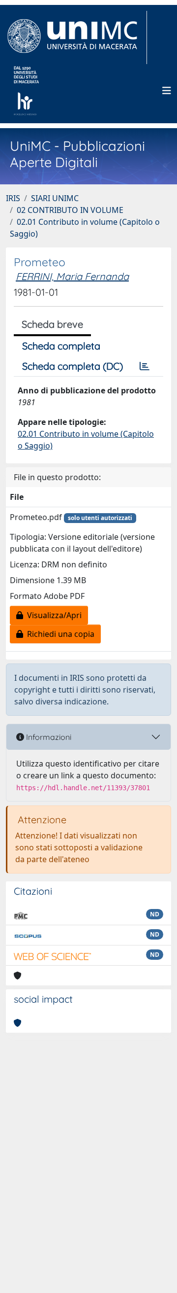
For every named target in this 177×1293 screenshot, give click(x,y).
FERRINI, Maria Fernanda (72, 276)
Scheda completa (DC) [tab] (72, 366)
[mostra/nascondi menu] (166, 91)
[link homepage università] (26, 90)
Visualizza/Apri (52, 615)
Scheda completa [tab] (61, 346)
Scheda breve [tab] (52, 324)
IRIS (13, 198)
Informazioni (47, 737)
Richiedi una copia (58, 634)
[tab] (144, 366)
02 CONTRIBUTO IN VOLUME (70, 210)
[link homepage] (76, 37)
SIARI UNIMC (55, 198)
